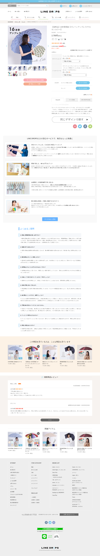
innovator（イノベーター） (58, 485)
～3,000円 (33, 497)
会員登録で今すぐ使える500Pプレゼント (50, 1)
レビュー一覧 (13, 488)
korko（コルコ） (56, 467)
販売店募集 (12, 497)
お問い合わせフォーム (69, 514)
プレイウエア (34, 488)
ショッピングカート (87, 6)
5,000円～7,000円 (35, 502)
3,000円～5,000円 (35, 500)
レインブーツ (34, 478)
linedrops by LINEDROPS (58, 492)
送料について (87, 94)
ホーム (9, 11)
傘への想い (17, 11)
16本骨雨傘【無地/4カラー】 (15, 361)
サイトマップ (13, 505)
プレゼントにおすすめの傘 (16, 494)
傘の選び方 (26, 11)
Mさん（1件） (13, 383)
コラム (11, 486)
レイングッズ (34, 483)
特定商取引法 (13, 499)
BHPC (73, 485)
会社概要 (12, 491)
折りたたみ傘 (34, 469)
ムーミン (74, 472)
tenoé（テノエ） (56, 482)
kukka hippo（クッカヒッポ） (59, 469)
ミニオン (74, 478)
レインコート (34, 480)
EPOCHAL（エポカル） (77, 506)
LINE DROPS (10, 21)
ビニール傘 (33, 475)
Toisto (73, 497)
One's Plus (54, 472)
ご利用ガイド (68, 11)
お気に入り (75, 6)
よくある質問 (78, 11)
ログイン (65, 6)
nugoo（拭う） (75, 475)
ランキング (12, 478)
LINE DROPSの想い (14, 472)
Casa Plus (54, 495)
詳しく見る (65, 58)
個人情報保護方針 (14, 502)
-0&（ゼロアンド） (56, 479)
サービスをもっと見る (50, 219)
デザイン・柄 (17, 21)
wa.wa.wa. (74, 504)
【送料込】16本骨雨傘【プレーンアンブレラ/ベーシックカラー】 (32, 363)
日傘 (32, 472)
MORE (50, 420)
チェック (23, 21)
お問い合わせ (89, 11)
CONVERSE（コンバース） (78, 469)
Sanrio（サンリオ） (76, 467)
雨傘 (32, 467)
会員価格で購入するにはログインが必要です (81, 50)
